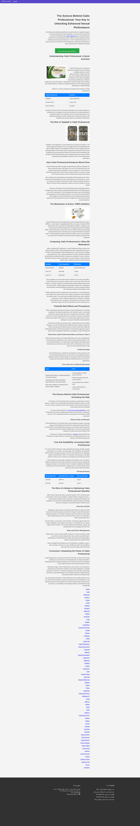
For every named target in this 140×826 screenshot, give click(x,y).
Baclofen (87, 732)
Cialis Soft (87, 677)
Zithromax (87, 611)
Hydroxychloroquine (84, 655)
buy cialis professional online (67, 51)
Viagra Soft (86, 641)
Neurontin (87, 616)
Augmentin (86, 690)
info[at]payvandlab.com (73, 794)
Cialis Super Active (84, 693)
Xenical (87, 723)
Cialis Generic (85, 737)
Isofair (88, 699)
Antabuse (87, 636)
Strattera (87, 682)
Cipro (88, 671)
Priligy (88, 638)
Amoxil (88, 600)
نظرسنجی (15, 1)
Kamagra (87, 608)
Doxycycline (86, 748)
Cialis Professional (71, 36)
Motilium (87, 652)
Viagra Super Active (84, 647)
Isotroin (87, 721)
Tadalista (87, 663)
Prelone (87, 633)
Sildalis (87, 704)
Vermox (87, 756)
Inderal (88, 685)
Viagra (88, 589)
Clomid (87, 630)
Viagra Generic (85, 734)
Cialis (88, 592)
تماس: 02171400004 (6, 1)
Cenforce (87, 597)
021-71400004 (75, 792)
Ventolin (87, 622)
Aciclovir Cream (85, 754)
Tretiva (88, 688)
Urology (75, 434)
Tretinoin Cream (85, 759)
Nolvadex (87, 767)
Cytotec (87, 666)
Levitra (88, 603)
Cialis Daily (86, 669)
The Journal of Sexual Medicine (76, 410)
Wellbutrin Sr (86, 696)
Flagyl (88, 707)
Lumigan (87, 726)
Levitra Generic (85, 740)
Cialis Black (86, 625)
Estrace (87, 718)
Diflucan (87, 701)
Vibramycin (86, 658)
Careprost (87, 729)
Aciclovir (87, 751)
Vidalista (87, 605)
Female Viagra (85, 674)
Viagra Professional (84, 679)
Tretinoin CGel (85, 762)
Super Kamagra (85, 743)
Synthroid (87, 649)
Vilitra (88, 710)
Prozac (88, 765)
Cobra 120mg (86, 745)
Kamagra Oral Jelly (84, 627)
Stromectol (86, 594)
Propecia (87, 712)
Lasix (88, 619)
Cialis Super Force (84, 715)
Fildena (87, 614)
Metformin (87, 660)
